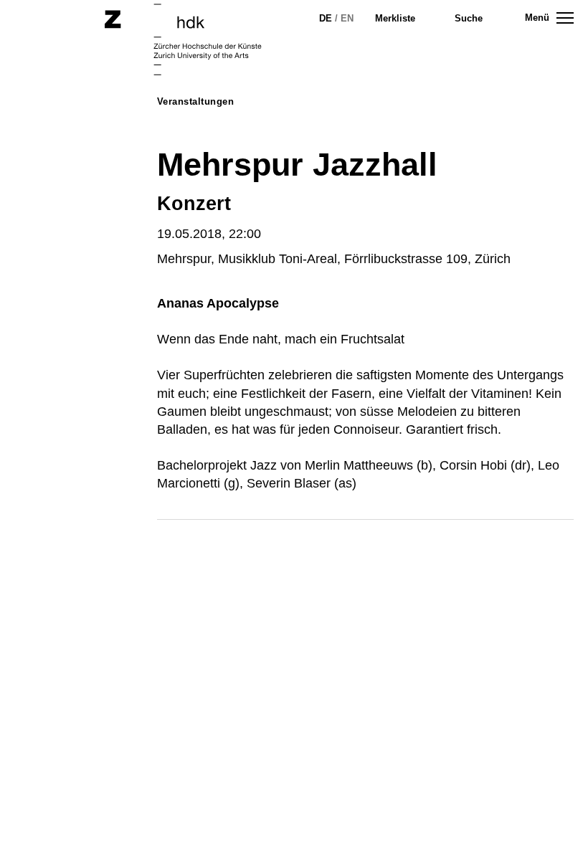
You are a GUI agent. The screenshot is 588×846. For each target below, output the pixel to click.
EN (347, 18)
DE (325, 18)
